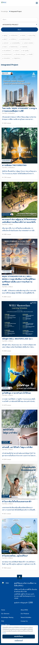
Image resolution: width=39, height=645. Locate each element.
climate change (20, 54)
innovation (7, 58)
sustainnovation (25, 39)
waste (23, 35)
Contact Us (24, 621)
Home (3, 610)
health (31, 54)
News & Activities (26, 617)
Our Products (25, 613)
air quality (26, 50)
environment (8, 54)
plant (5, 39)
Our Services (5, 613)
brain (5, 47)
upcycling (32, 35)
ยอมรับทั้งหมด (18, 636)
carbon (16, 50)
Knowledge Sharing (7, 617)
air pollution (7, 50)
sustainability (16, 43)
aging (5, 35)
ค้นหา (19, 29)
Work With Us (5, 625)
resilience (13, 39)
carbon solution (28, 43)
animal (6, 43)
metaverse (14, 35)
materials (24, 47)
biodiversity (14, 47)
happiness (17, 58)
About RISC (24, 610)
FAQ (2, 621)
